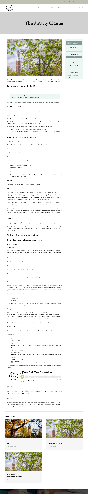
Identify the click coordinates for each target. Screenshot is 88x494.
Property (14, 474)
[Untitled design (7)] (64, 419)
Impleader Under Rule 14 (73, 75)
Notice (9, 443)
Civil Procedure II (75, 43)
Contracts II (55, 441)
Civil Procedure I (23, 441)
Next (80, 409)
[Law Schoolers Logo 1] (9, 4)
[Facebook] (71, 66)
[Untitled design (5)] (23, 419)
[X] (73, 66)
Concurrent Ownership (14, 476)
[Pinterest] (77, 66)
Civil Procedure (14, 441)
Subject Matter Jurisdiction (74, 77)
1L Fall (8, 441)
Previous (8, 409)
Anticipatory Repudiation (56, 443)
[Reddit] (75, 66)
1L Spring (74, 42)
